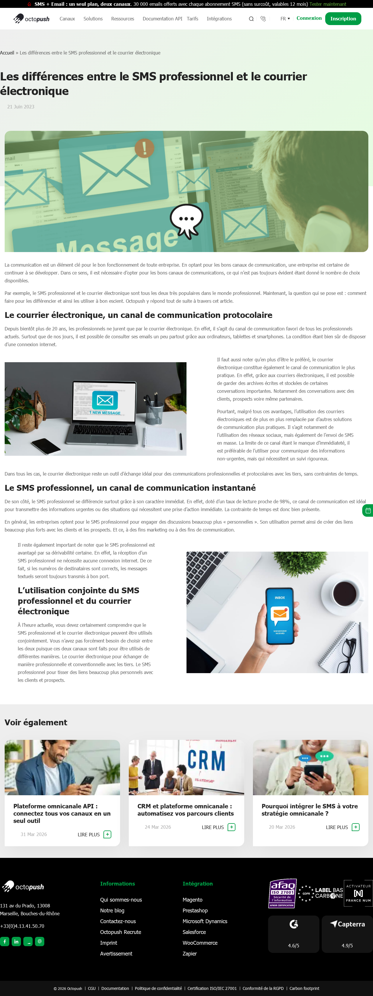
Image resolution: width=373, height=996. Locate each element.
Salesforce (194, 932)
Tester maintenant (327, 4)
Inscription (343, 18)
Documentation (115, 988)
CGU (92, 988)
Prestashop (195, 910)
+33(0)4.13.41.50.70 (22, 926)
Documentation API (162, 18)
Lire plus (89, 834)
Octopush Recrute (120, 932)
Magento (193, 899)
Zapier (190, 953)
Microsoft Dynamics (205, 921)
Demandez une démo (367, 510)
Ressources (122, 18)
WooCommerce (200, 942)
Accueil (7, 52)
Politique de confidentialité (158, 988)
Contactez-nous (118, 921)
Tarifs (192, 18)
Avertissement (116, 953)
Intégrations (219, 18)
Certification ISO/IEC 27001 (212, 988)
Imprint (108, 942)
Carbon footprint (304, 988)
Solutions (93, 18)
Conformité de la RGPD (263, 988)
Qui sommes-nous (121, 899)
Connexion (309, 18)
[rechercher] (250, 19)
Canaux (67, 18)
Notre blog (112, 910)
